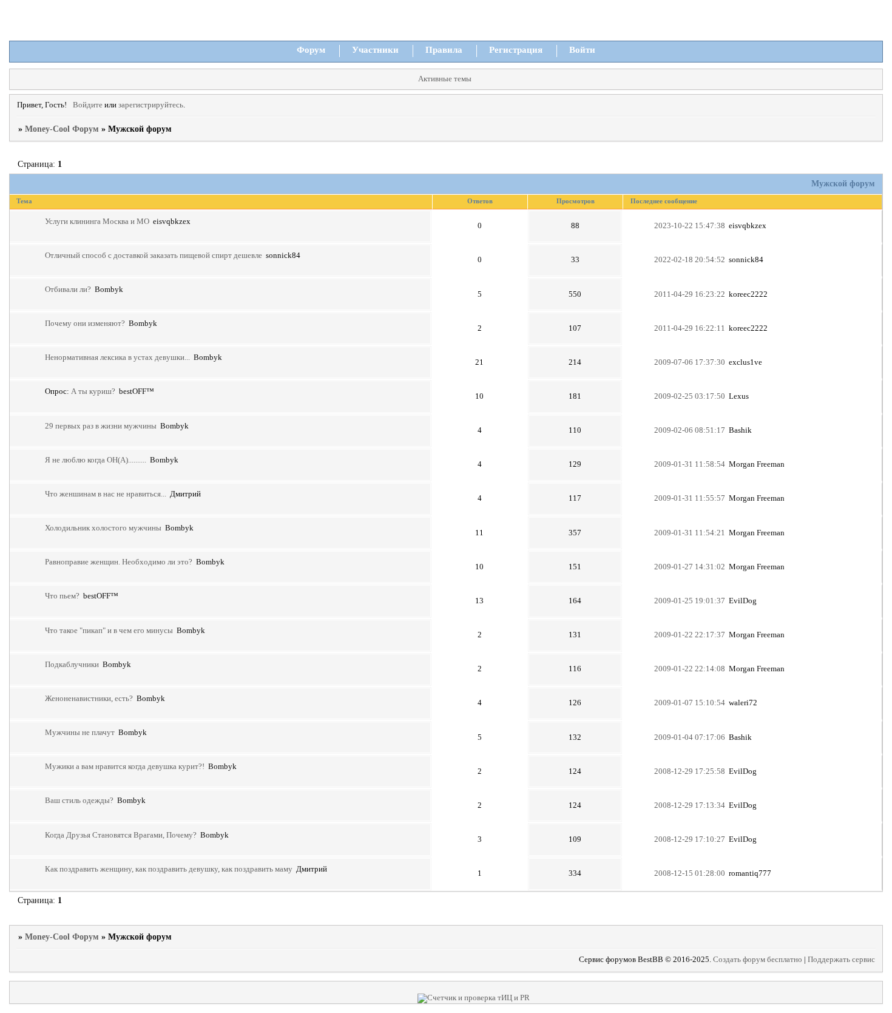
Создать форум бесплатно (757, 959)
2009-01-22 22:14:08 (689, 669)
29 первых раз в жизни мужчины (101, 426)
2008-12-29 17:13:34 (689, 805)
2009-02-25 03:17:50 (689, 396)
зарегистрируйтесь (150, 105)
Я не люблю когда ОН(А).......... (95, 460)
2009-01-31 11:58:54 (689, 464)
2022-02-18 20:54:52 (689, 260)
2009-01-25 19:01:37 (689, 601)
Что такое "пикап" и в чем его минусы (109, 630)
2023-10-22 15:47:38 (689, 226)
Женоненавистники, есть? (89, 698)
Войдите (88, 105)
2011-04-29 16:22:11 (689, 328)
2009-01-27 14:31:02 (689, 567)
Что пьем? (62, 596)
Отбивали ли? (68, 289)
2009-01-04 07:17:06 (689, 737)
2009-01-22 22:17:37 (689, 635)
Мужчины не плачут (80, 732)
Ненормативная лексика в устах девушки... (117, 357)
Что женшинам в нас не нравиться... (105, 494)
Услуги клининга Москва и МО (97, 221)
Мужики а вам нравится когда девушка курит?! (124, 766)
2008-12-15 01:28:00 (689, 873)
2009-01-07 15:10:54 (689, 703)
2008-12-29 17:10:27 (689, 839)
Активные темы (444, 79)
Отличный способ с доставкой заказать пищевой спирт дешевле (153, 255)
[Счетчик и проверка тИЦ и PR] (473, 998)
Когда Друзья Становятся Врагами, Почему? (121, 835)
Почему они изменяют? (85, 323)
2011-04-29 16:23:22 (689, 294)
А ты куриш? (93, 391)
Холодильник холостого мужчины (103, 528)
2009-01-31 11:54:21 (689, 533)
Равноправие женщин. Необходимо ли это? (118, 562)
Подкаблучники (72, 664)
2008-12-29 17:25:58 (689, 771)
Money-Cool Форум (62, 129)
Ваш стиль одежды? (79, 800)
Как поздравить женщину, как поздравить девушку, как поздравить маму (168, 869)
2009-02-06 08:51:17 (689, 430)
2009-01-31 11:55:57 (689, 498)
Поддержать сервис (841, 959)
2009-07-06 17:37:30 (689, 362)
